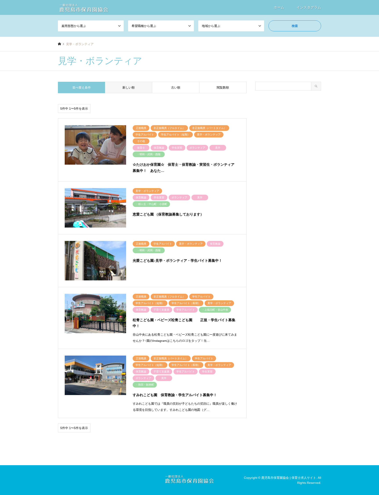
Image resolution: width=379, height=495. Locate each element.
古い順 (175, 87)
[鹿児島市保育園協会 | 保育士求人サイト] (84, 7)
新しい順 (128, 87)
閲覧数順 (223, 87)
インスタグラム (309, 7)
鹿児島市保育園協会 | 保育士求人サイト (288, 477)
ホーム (279, 7)
